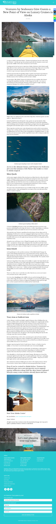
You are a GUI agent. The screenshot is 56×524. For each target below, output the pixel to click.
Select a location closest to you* (10, 502)
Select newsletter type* (8, 497)
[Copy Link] (55, 18)
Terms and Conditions (9, 483)
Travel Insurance (8, 481)
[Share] (55, 20)
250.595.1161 (7, 462)
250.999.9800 (24, 462)
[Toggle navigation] (53, 2)
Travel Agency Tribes (34, 520)
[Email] (55, 16)
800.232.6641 (40, 460)
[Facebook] (55, 9)
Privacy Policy (7, 485)
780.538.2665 (40, 459)
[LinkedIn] (55, 14)
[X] (55, 12)
